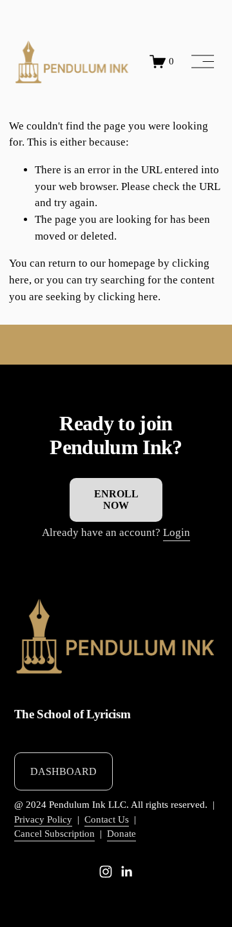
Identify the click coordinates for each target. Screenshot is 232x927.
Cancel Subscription (54, 833)
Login (176, 532)
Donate (121, 833)
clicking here (128, 297)
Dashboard (63, 771)
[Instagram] (105, 871)
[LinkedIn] (126, 871)
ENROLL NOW (116, 499)
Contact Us (106, 819)
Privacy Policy (43, 819)
